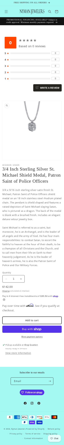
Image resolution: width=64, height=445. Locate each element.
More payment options (32, 336)
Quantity (6, 272)
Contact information (33, 438)
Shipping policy (50, 433)
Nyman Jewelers (18, 429)
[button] (6, 11)
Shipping (5, 291)
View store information (18, 353)
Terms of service (32, 433)
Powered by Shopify (35, 429)
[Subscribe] (49, 381)
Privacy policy (16, 433)
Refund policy (54, 429)
